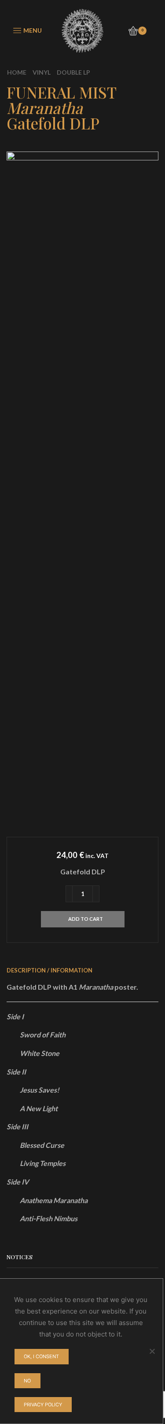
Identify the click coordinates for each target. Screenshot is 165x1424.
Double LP (73, 72)
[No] (151, 1351)
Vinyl (42, 72)
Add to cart (85, 919)
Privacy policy (43, 1404)
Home (16, 72)
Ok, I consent (41, 1356)
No (27, 1381)
